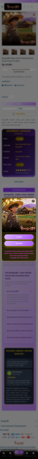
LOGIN (19, 237)
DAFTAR (19, 243)
